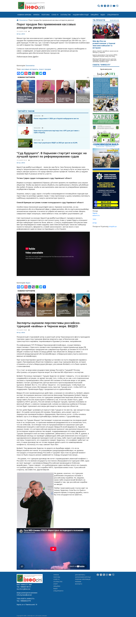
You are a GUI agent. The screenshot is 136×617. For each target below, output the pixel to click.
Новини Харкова (24, 15)
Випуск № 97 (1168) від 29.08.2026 (106, 111)
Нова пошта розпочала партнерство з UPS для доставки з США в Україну (56, 132)
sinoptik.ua (112, 226)
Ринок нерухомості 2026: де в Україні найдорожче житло (56, 118)
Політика (45, 15)
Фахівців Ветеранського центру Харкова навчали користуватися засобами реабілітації (104, 60)
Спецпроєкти (113, 15)
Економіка (23, 20)
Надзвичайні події (81, 15)
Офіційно (95, 15)
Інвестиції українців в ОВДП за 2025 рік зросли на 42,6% (55, 143)
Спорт (55, 584)
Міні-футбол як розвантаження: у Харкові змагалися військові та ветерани (104, 44)
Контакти (78, 584)
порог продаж (45, 69)
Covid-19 (55, 15)
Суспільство (65, 15)
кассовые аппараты (29, 69)
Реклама (78, 581)
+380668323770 (25, 601)
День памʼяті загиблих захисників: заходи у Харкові (105, 51)
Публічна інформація (82, 579)
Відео (103, 15)
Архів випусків (114, 20)
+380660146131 (25, 587)
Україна (36, 15)
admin (23, 34)
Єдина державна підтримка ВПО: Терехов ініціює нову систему (105, 55)
